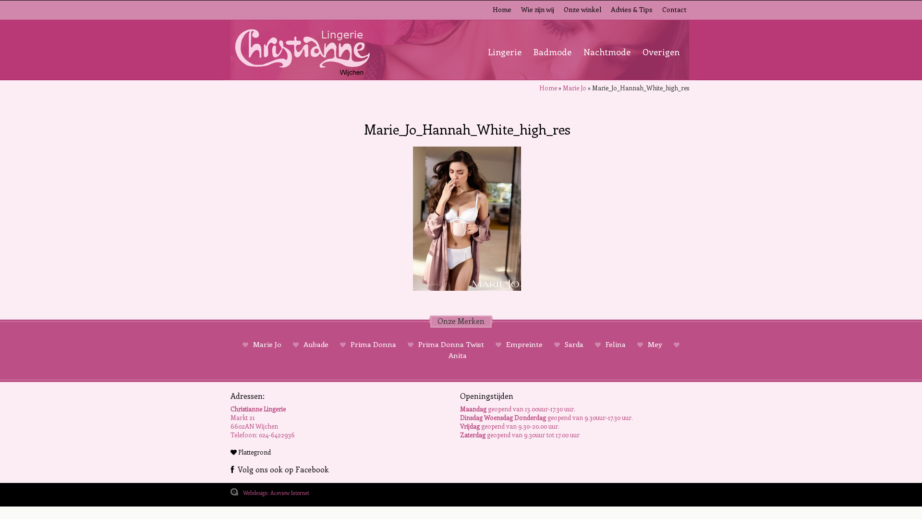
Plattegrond (254, 452)
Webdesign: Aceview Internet (276, 492)
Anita (458, 355)
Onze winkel (582, 9)
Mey (655, 344)
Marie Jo (574, 88)
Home (502, 9)
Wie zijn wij (537, 9)
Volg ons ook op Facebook (281, 469)
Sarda (574, 344)
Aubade (316, 344)
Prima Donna (373, 344)
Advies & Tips (632, 9)
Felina (616, 344)
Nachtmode (607, 52)
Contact (674, 9)
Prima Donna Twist (451, 344)
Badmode (552, 52)
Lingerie (505, 52)
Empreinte (524, 344)
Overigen (661, 52)
